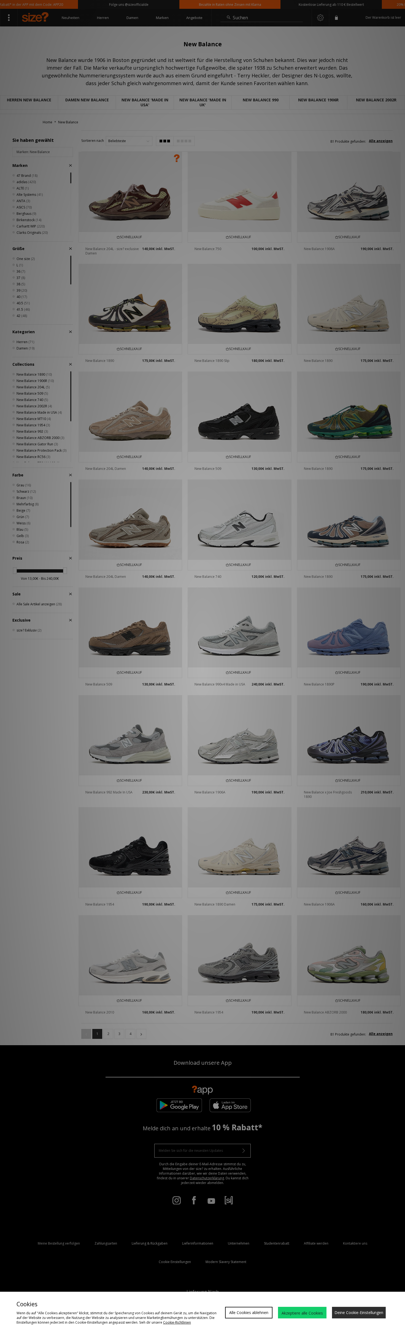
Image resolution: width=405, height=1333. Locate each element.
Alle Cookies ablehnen (248, 1312)
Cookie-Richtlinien (177, 1322)
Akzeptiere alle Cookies (302, 1313)
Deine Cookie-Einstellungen (358, 1312)
